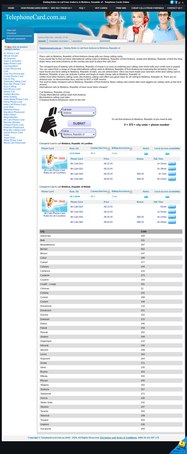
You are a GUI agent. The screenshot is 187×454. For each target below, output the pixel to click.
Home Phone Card (13, 102)
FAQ (81, 8)
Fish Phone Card (12, 89)
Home (11, 8)
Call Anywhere (11, 66)
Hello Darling (10, 97)
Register (42, 41)
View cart (11, 30)
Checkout (11, 33)
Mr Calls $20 (76, 168)
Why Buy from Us (60, 8)
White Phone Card (13, 140)
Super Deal (9, 137)
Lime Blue (9, 107)
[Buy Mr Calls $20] (172, 170)
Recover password (16, 38)
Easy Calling (10, 86)
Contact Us (173, 8)
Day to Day (9, 79)
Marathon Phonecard (14, 112)
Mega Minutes (11, 117)
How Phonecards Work (34, 8)
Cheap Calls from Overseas (147, 8)
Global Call (9, 91)
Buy (9, 47)
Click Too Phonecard (14, 74)
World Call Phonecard (15, 143)
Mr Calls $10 (76, 163)
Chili (6, 71)
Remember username (58, 41)
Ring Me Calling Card (14, 130)
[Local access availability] (167, 153)
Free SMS (121, 8)
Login (131, 41)
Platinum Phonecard (14, 127)
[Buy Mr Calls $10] (172, 164)
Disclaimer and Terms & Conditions (118, 437)
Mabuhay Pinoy (11, 109)
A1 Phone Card (11, 53)
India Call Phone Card (15, 104)
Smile (6, 135)
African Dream (11, 56)
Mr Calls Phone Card (14, 120)
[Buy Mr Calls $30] (172, 175)
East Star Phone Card (14, 84)
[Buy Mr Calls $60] (172, 180)
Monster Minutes (12, 122)
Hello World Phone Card (16, 99)
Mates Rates (10, 114)
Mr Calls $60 (76, 179)
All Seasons (10, 58)
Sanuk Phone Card (13, 132)
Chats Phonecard (12, 68)
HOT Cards (101, 8)
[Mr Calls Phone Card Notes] (146, 153)
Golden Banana (11, 94)
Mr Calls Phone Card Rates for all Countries (55, 171)
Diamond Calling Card (15, 81)
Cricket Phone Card (13, 76)
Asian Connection (12, 61)
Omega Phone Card (14, 125)
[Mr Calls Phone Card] (54, 168)
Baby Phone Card (12, 63)
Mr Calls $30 (76, 174)
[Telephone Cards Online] (35, 20)
